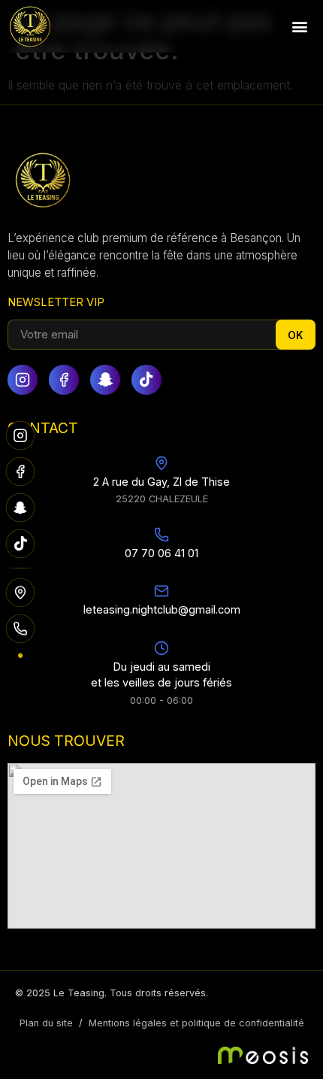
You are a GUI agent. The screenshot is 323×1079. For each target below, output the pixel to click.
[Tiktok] (146, 380)
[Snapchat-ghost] (105, 380)
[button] (299, 26)
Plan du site (46, 1023)
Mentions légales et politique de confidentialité (196, 1023)
